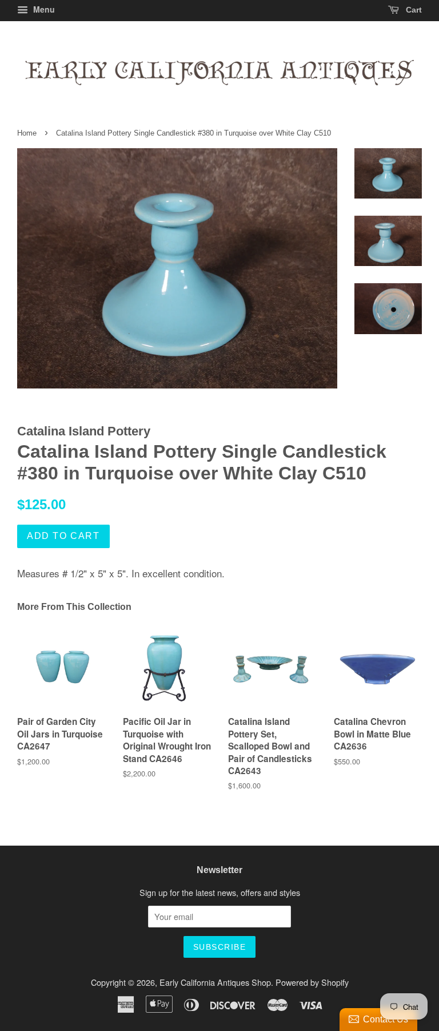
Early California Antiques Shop (215, 982)
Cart (413, 9)
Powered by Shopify (312, 982)
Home (27, 133)
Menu (43, 9)
